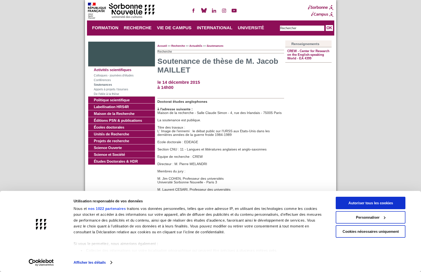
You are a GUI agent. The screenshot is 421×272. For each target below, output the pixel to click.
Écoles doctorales (109, 127)
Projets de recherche (111, 141)
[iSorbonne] (320, 7)
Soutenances (103, 84)
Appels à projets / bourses (111, 89)
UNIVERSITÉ (251, 27)
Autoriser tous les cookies (370, 203)
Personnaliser (368, 217)
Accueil (162, 45)
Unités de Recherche (111, 134)
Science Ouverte (108, 148)
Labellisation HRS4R (111, 107)
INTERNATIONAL (214, 27)
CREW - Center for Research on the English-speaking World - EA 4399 (308, 54)
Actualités (195, 45)
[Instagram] (224, 12)
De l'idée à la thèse (106, 94)
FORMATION (105, 27)
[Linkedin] (214, 12)
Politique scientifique (112, 100)
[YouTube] (234, 12)
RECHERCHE (138, 27)
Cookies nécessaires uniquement (371, 231)
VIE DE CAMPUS (174, 27)
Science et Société (109, 154)
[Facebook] (194, 12)
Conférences (102, 80)
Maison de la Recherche (114, 114)
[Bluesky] (204, 12)
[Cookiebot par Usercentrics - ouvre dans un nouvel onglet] (41, 262)
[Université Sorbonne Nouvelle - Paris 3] (121, 11)
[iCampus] (320, 14)
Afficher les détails (90, 262)
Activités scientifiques (112, 70)
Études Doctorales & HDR (116, 161)
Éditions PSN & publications (118, 120)
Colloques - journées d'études (114, 75)
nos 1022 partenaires (107, 208)
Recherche (178, 45)
